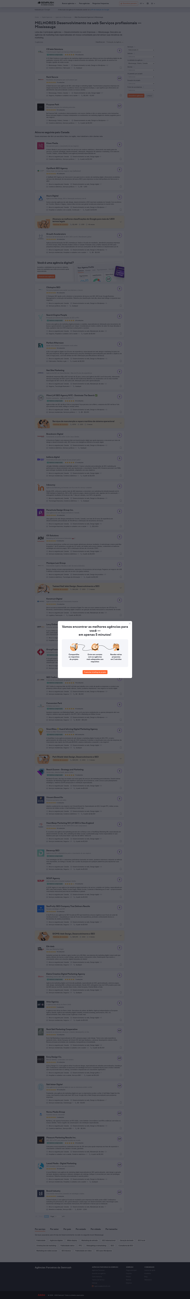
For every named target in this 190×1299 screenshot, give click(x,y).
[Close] (129, 623)
